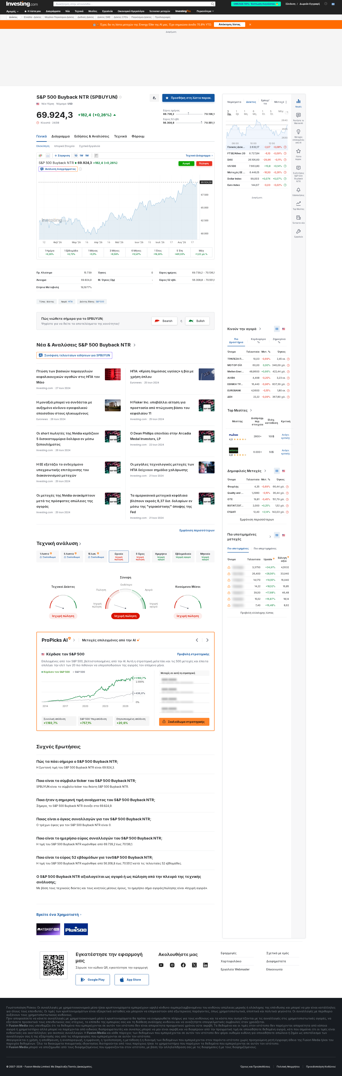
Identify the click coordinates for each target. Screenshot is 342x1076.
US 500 (231, 166)
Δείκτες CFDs (121, 17)
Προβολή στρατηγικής (193, 654)
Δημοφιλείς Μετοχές (244, 471)
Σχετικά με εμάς (277, 953)
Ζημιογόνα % (279, 341)
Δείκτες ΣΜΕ (103, 17)
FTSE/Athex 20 (236, 153)
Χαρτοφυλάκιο (231, 961)
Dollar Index (234, 178)
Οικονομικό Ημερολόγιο (131, 11)
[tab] (47, 556)
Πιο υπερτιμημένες (265, 548)
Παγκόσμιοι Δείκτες (141, 17)
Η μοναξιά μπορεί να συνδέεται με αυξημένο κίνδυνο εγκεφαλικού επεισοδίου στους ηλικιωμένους (64, 407)
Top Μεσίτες (237, 410)
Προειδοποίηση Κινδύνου (320, 1066)
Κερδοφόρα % (258, 341)
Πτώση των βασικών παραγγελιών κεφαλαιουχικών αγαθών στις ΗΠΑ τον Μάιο (68, 376)
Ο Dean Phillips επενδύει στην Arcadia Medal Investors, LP (160, 436)
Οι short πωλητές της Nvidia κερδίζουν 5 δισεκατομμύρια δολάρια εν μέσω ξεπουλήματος (67, 438)
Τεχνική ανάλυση (57, 543)
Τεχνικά (120, 136)
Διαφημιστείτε (276, 961)
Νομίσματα (234, 101)
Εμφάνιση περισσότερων (197, 530)
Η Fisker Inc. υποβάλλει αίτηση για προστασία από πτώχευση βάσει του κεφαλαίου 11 (160, 407)
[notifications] (326, 4)
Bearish (167, 321)
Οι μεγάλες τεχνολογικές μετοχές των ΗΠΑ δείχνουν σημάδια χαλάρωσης (162, 467)
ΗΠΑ (70, 301)
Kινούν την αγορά (241, 329)
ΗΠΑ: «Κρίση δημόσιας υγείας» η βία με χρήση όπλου (162, 374)
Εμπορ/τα (265, 102)
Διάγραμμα (60, 136)
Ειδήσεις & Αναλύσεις (91, 136)
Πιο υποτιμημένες (238, 548)
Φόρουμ (138, 136)
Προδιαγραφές (163, 17)
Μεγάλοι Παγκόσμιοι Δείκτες (59, 17)
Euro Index (233, 185)
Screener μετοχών (159, 11)
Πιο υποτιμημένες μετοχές (241, 536)
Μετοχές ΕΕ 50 (236, 172)
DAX (230, 159)
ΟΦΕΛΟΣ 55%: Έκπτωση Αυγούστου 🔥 (256, 4)
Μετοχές (280, 101)
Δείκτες (13, 17)
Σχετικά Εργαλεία (89, 146)
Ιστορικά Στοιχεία (64, 146)
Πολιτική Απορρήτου (288, 1066)
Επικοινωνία (274, 969)
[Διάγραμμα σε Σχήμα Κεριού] (40, 155)
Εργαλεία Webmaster (235, 969)
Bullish (201, 321)
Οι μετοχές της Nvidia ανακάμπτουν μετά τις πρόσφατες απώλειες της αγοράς (65, 500)
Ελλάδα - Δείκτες (32, 17)
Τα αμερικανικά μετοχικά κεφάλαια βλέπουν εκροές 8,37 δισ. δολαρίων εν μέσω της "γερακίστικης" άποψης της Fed (161, 503)
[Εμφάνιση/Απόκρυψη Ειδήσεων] (96, 155)
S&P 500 (100, 301)
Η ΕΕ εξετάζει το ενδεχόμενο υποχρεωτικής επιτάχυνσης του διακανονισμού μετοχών (62, 469)
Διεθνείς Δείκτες (86, 17)
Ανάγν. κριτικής (285, 436)
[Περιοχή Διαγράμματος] (48, 155)
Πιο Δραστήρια (236, 341)
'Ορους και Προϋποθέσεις (255, 1066)
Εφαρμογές (229, 953)
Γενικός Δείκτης (237, 147)
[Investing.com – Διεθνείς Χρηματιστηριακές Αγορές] (22, 4)
